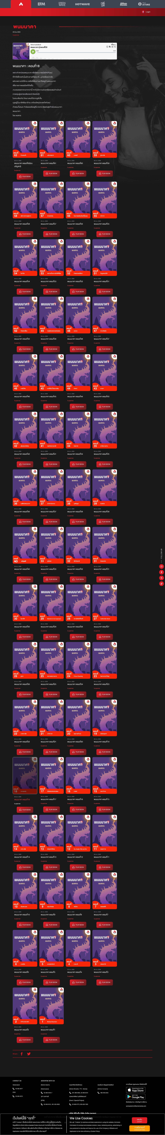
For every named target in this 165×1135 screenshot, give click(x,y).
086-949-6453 (104, 1093)
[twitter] (28, 1053)
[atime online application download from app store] (139, 1090)
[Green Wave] (62, 4)
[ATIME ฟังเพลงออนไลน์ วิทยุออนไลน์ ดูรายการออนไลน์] (21, 4)
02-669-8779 (76, 1104)
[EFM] (41, 4)
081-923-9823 (56, 1104)
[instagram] (161, 566)
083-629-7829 (84, 1104)
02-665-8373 (19, 1096)
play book (26, 176)
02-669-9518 (84, 1093)
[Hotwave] (82, 4)
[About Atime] (144, 4)
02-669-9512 (47, 1104)
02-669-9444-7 (48, 1093)
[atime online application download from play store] (139, 1097)
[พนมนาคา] (25, 139)
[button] (146, 12)
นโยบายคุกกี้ (42, 1131)
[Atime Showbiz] (123, 4)
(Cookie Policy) (95, 1131)
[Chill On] (103, 4)
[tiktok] (161, 583)
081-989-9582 (76, 1093)
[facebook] (21, 1053)
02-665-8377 (19, 1089)
